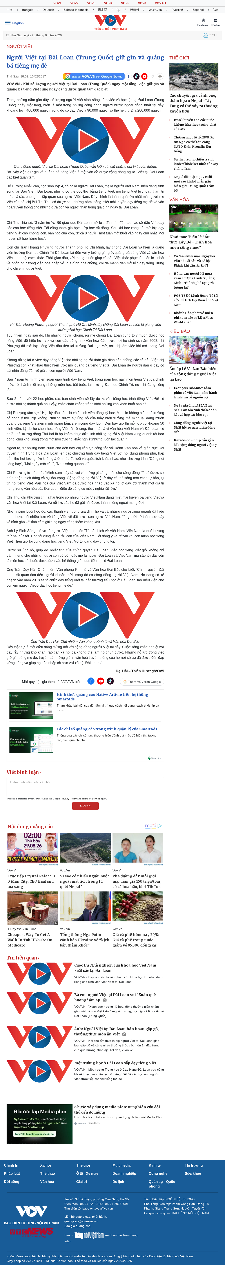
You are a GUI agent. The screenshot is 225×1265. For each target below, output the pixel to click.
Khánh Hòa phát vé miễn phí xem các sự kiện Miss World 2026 (193, 317)
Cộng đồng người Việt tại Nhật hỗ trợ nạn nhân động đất (195, 427)
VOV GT (161, 3)
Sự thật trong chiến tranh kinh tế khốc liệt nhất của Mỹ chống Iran (196, 164)
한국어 (134, 9)
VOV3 (91, 3)
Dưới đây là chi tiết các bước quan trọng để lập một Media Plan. (118, 1117)
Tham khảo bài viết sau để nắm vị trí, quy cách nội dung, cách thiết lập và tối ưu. (108, 708)
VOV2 (74, 3)
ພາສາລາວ (155, 9)
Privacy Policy (69, 798)
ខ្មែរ (118, 9)
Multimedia (121, 1165)
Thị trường (194, 1165)
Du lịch (118, 1182)
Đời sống (11, 1182)
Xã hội (45, 1165)
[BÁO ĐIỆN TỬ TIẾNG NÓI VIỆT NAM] (110, 22)
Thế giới (83, 1165)
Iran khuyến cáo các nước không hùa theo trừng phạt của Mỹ (195, 124)
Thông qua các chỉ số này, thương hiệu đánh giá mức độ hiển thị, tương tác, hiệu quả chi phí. (106, 738)
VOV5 (125, 3)
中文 (10, 9)
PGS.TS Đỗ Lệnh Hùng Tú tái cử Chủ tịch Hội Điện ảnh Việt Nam (196, 300)
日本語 (102, 9)
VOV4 (108, 3)
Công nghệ (158, 1173)
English (18, 23)
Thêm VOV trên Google (144, 681)
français (27, 9)
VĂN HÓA (179, 199)
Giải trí (81, 1182)
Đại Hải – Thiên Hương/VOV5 (140, 671)
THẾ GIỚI (179, 57)
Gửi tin (85, 806)
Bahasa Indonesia (76, 9)
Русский (177, 9)
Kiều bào (179, 331)
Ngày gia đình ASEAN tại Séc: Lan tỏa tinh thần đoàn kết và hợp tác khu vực (195, 410)
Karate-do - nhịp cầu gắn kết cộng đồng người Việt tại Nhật (195, 444)
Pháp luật (12, 1173)
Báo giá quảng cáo (77, 1226)
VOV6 (142, 3)
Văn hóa (47, 1182)
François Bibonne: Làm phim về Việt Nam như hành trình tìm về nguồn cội (195, 392)
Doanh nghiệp (124, 1173)
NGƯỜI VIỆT (20, 46)
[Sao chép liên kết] (152, 76)
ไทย (215, 9)
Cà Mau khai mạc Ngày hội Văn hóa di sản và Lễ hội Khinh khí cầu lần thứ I (194, 260)
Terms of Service (91, 798)
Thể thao (47, 1173)
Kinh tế (155, 1165)
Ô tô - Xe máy (87, 1173)
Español (198, 9)
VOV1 (57, 3)
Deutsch (48, 9)
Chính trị (11, 1165)
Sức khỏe (193, 1173)
